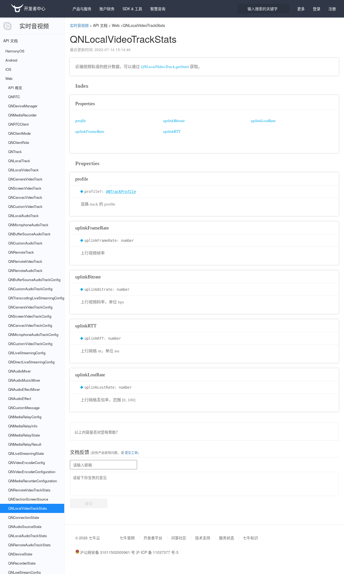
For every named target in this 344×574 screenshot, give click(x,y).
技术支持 (202, 537)
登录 (316, 8)
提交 (88, 503)
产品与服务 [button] (82, 8)
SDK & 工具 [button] (132, 8)
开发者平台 (153, 537)
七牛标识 (250, 537)
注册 (332, 8)
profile (80, 121)
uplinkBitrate (174, 121)
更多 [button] (301, 8)
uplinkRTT (171, 131)
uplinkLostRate (263, 121)
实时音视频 (34, 26)
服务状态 (226, 537)
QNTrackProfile (121, 191)
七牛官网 (127, 537)
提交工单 (131, 452)
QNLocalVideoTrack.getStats (165, 67)
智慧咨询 (157, 8)
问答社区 (178, 537)
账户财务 (106, 8)
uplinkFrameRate (89, 131)
